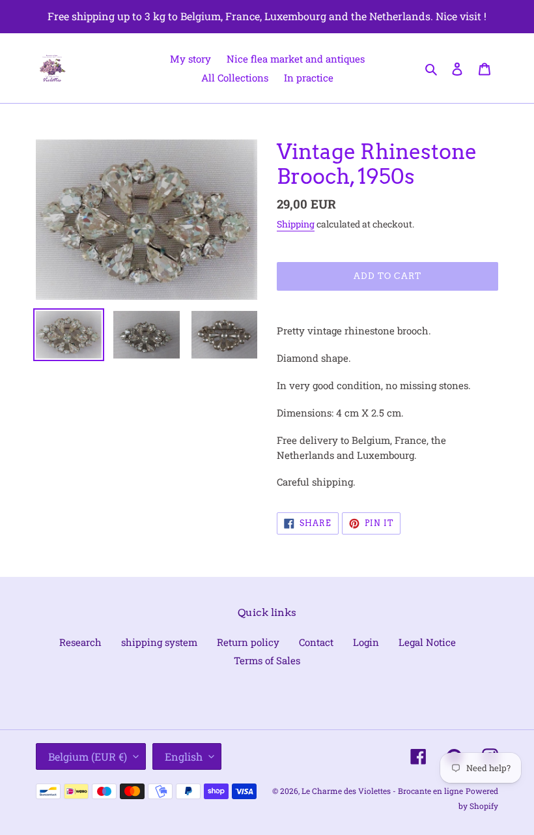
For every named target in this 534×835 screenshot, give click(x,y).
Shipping (296, 224)
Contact (316, 642)
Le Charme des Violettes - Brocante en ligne (382, 790)
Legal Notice (427, 642)
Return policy (248, 642)
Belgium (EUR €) (87, 756)
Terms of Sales (267, 660)
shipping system (159, 642)
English (184, 756)
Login (366, 642)
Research (80, 642)
